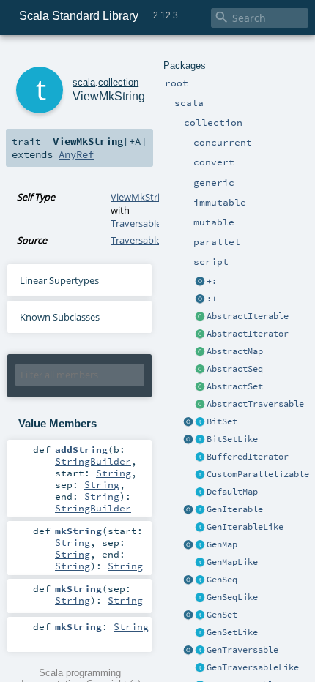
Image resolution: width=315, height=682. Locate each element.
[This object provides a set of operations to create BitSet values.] (188, 422)
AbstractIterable (248, 316)
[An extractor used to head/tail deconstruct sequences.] (200, 282)
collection (118, 82)
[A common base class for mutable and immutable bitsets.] (200, 422)
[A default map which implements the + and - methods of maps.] (200, 492)
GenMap (222, 544)
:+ (212, 298)
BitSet (222, 421)
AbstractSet (235, 386)
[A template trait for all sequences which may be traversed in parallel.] (200, 598)
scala (84, 82)
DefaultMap (232, 492)
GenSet (222, 615)
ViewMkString (141, 196)
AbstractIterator (248, 334)
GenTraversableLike (253, 667)
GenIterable (235, 509)
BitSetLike (232, 439)
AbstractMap (235, 351)
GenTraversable (242, 650)
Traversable (136, 223)
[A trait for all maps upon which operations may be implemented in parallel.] (200, 563)
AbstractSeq (235, 369)
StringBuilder (93, 461)
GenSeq (222, 579)
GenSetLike (232, 632)
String (113, 473)
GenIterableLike (245, 527)
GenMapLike (232, 562)
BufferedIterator (248, 456)
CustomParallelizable (258, 474)
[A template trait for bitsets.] (200, 440)
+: (212, 281)
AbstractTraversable (255, 404)
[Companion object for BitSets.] (188, 440)
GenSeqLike (232, 597)
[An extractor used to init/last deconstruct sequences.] (200, 299)
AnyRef (76, 154)
